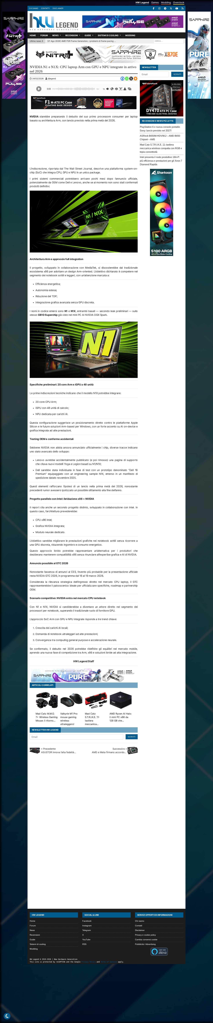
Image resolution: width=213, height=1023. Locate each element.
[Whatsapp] (127, 78)
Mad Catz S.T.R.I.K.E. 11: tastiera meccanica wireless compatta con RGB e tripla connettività (161, 148)
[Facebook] (153, 8)
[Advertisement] (84, 145)
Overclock (178, 2)
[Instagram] (159, 8)
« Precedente (58, 750)
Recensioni (71, 35)
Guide (88, 35)
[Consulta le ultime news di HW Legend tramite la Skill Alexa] (159, 951)
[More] (135, 78)
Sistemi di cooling (108, 35)
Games (155, 2)
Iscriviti (131, 737)
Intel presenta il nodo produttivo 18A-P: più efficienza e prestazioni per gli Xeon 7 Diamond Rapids (161, 161)
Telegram (86, 930)
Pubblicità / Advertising (145, 944)
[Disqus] (106, 796)
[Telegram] (165, 8)
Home (33, 35)
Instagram (87, 925)
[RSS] (182, 8)
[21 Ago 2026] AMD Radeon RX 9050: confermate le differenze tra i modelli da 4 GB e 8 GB (81, 41)
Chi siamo (33, 8)
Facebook (86, 921)
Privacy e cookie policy (145, 935)
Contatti (45, 8)
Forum (44, 35)
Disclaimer (58, 8)
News (55, 35)
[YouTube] (177, 8)
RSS (84, 944)
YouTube (86, 939)
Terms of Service (109, 962)
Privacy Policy (88, 962)
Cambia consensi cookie (146, 939)
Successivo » (109, 750)
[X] (171, 8)
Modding (166, 2)
